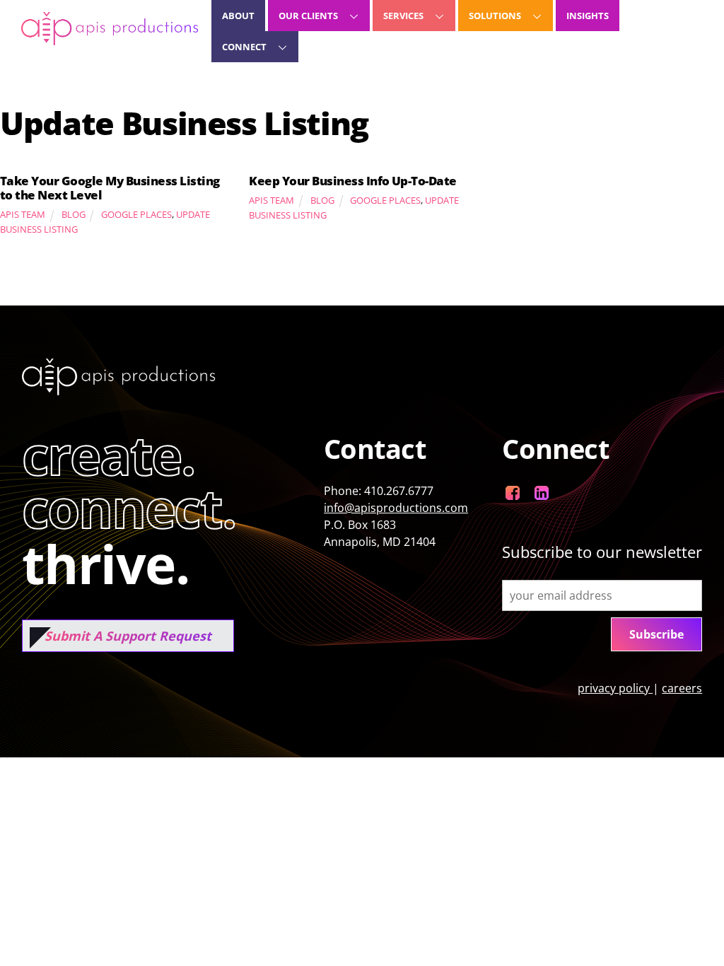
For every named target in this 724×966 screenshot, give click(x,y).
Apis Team (22, 214)
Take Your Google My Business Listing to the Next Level (110, 188)
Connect (244, 46)
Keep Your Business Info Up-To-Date (353, 181)
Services (403, 15)
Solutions (495, 15)
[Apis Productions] (109, 38)
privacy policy (615, 688)
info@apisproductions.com (396, 508)
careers (682, 688)
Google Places (136, 214)
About (238, 15)
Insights (587, 15)
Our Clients (308, 15)
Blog (74, 214)
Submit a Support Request (128, 635)
